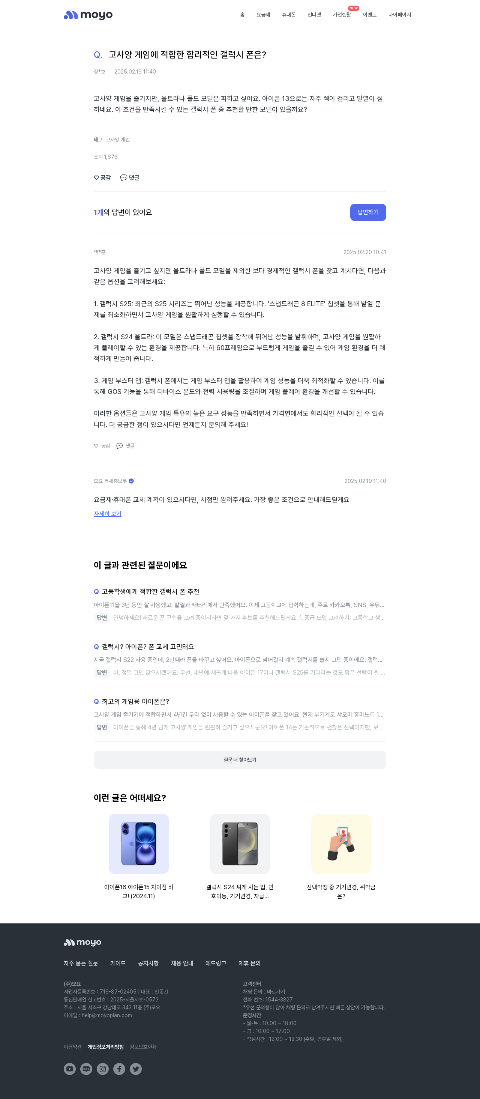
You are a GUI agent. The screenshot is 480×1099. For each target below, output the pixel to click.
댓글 (130, 177)
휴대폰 (289, 15)
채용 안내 (182, 963)
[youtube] (70, 1069)
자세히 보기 (108, 513)
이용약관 (73, 1047)
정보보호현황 (143, 1047)
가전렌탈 (344, 12)
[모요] (82, 942)
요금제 (263, 15)
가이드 (118, 963)
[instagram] (103, 1069)
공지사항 (148, 963)
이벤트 (369, 15)
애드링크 (216, 963)
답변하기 (368, 212)
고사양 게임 (118, 140)
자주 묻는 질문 (81, 963)
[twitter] (136, 1069)
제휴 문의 (249, 963)
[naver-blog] (86, 1069)
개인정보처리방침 (106, 1047)
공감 (102, 177)
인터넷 (314, 15)
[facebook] (119, 1069)
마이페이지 (399, 15)
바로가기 (276, 992)
